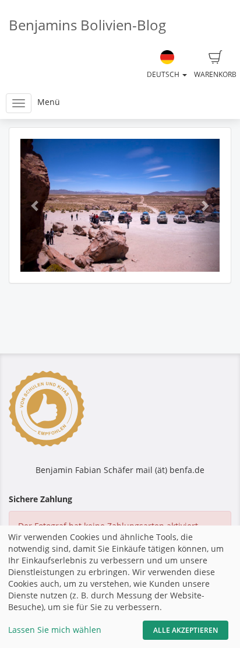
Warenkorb (215, 74)
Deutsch (164, 74)
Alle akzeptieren (185, 630)
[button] (35, 205)
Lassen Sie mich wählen (54, 629)
